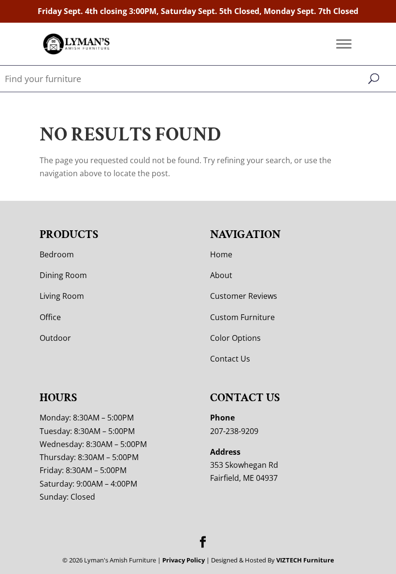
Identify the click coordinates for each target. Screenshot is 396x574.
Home (221, 254)
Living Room (62, 296)
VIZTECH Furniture (305, 560)
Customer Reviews (243, 296)
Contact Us (230, 358)
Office (50, 317)
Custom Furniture (242, 317)
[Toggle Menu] (344, 44)
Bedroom (57, 254)
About (221, 275)
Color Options (235, 338)
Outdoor (55, 338)
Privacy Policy (183, 560)
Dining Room (63, 275)
